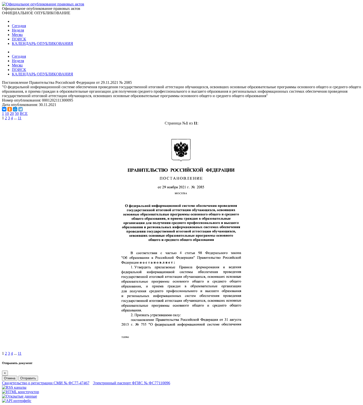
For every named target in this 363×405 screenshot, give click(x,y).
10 (7, 113)
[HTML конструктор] (20, 392)
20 (12, 113)
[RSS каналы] (14, 387)
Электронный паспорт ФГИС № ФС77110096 (131, 383)
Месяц (17, 35)
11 (19, 118)
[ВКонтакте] (4, 109)
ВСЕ (24, 113)
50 (17, 113)
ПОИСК (19, 39)
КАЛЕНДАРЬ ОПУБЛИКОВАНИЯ (42, 43)
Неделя (18, 30)
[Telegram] (20, 109)
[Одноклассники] (9, 109)
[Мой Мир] (15, 109)
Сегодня (19, 26)
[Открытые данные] (19, 396)
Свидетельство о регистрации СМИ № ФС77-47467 (45, 383)
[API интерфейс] (16, 401)
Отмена (9, 378)
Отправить (28, 378)
